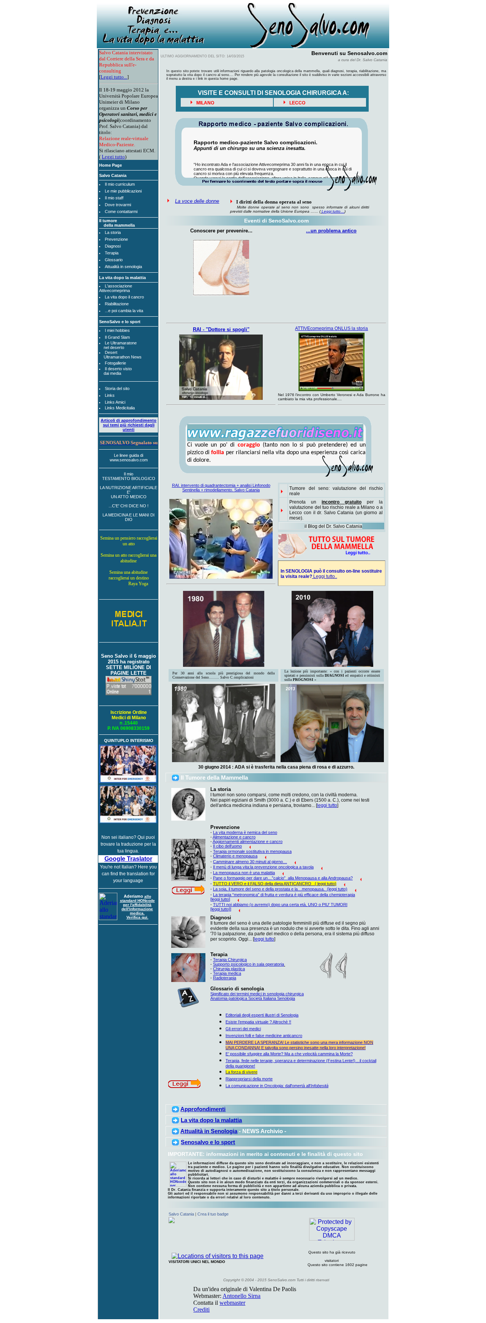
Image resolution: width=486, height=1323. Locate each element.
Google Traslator (128, 859)
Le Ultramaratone (121, 343)
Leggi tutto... (114, 77)
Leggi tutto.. (324, 576)
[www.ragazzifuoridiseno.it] (275, 439)
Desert (111, 352)
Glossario (114, 259)
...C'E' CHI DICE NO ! (128, 506)
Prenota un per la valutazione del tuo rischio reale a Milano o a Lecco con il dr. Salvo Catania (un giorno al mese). (336, 510)
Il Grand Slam (117, 337)
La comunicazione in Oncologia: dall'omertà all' (277, 1085)
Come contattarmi (121, 211)
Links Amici (115, 402)
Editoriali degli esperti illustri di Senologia (262, 1015)
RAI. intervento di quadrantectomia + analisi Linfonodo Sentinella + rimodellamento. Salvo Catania (221, 487)
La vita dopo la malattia (211, 1120)
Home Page (110, 165)
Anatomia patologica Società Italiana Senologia (252, 998)
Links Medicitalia (120, 408)
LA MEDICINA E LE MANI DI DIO (129, 517)
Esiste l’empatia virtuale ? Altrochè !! (258, 1022)
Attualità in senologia (123, 266)
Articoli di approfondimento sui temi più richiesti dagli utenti (128, 425)
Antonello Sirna (241, 1296)
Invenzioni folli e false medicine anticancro (264, 1035)
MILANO (204, 103)
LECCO (296, 103)
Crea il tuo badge (213, 1214)
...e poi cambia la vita (124, 310)
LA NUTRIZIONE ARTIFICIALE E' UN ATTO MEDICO (128, 492)
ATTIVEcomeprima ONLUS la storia (331, 328)
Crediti (201, 1309)
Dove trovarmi (118, 204)
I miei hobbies (117, 330)
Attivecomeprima (114, 290)
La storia (113, 232)
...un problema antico (331, 231)
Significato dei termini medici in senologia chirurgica (257, 993)
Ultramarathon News (123, 357)
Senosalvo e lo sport (208, 1142)
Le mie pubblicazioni (123, 191)
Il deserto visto (118, 368)
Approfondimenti (203, 1109)
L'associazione (118, 286)
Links (110, 395)
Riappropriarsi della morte (249, 1079)
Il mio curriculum (120, 184)
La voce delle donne (197, 201)
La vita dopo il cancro (124, 297)
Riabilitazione (117, 304)
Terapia (111, 253)
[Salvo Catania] (172, 1221)
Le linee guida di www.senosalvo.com (129, 457)
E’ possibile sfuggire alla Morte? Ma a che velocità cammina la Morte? (289, 1053)
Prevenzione (116, 239)
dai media (112, 373)
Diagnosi (113, 246)
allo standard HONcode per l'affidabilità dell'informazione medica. (137, 904)
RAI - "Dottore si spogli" (221, 329)
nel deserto (114, 347)
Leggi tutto (113, 156)
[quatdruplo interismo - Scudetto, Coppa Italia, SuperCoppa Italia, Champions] (128, 781)
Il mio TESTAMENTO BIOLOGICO (128, 476)
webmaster (232, 1302)
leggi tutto (327, 805)
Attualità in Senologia (208, 1131)
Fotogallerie (115, 363)
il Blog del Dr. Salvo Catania (333, 526)
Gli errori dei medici (243, 1028)
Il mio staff (114, 198)
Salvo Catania (181, 1214)
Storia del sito (117, 388)
